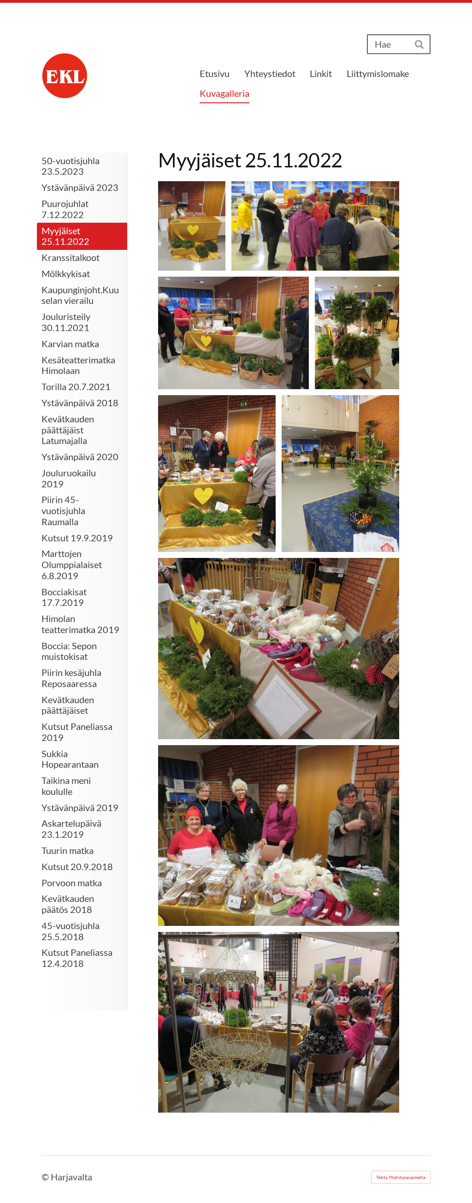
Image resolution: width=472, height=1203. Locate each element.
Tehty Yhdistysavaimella (400, 1177)
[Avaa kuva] (191, 226)
